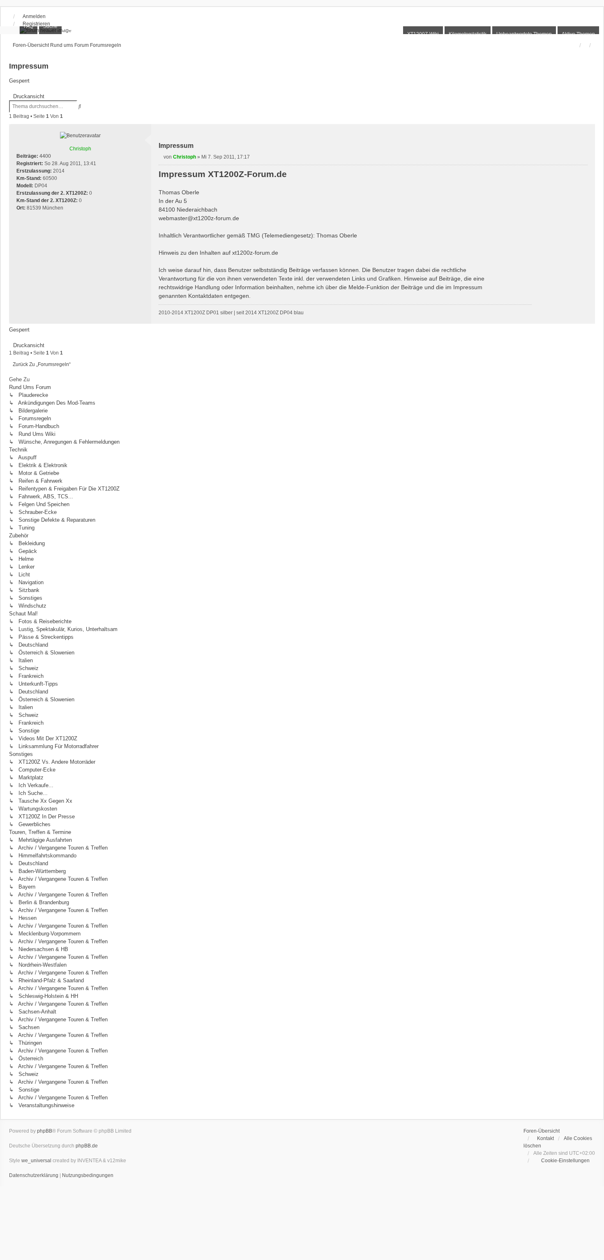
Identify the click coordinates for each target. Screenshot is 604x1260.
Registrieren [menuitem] (36, 24)
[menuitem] (561, 1160)
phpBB (44, 1131)
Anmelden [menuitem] (34, 16)
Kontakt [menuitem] (545, 1138)
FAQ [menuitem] (28, 26)
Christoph (80, 149)
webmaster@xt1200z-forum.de (199, 218)
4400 (45, 156)
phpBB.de (87, 1146)
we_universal (36, 1160)
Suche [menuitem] (50, 26)
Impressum (28, 66)
